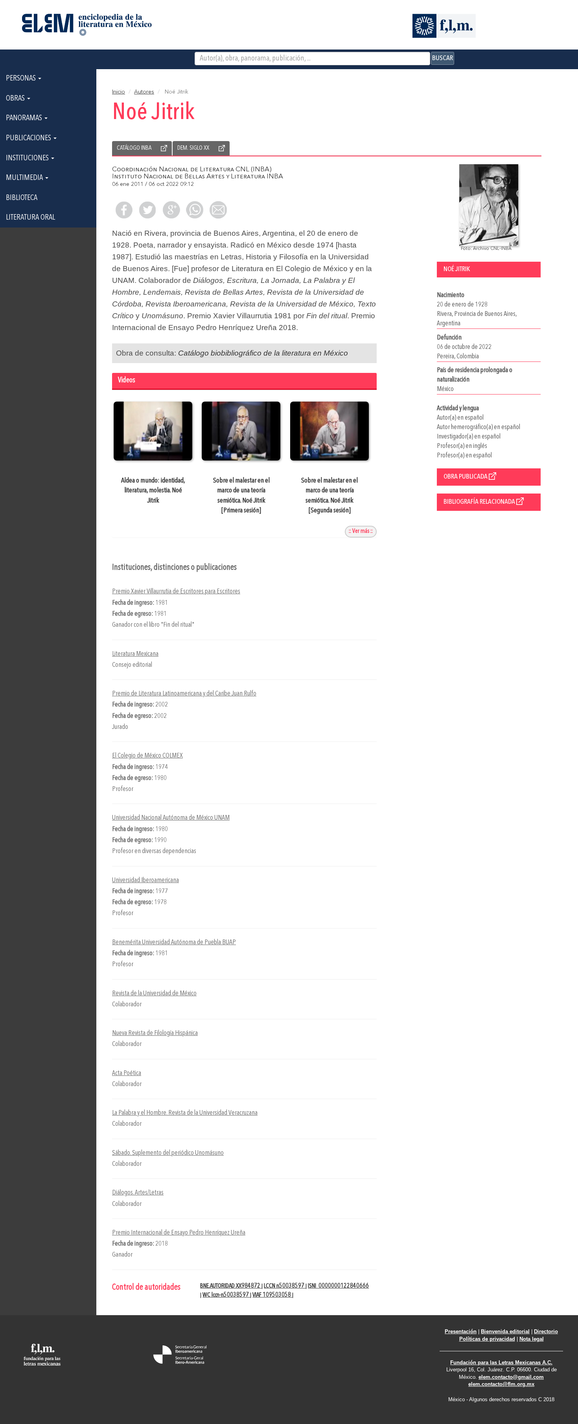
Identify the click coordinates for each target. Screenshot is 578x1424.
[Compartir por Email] (218, 210)
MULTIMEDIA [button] (25, 178)
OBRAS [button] (16, 99)
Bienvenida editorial (505, 1331)
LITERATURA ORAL (30, 218)
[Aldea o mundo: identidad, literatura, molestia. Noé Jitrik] (153, 431)
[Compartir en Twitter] (147, 210)
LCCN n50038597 (285, 1286)
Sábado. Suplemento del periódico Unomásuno (168, 1153)
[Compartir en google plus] (171, 210)
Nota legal (531, 1339)
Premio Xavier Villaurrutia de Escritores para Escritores (176, 591)
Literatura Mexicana (135, 654)
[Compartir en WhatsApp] (194, 210)
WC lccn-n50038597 (226, 1295)
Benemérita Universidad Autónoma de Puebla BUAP (174, 942)
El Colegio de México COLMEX (147, 755)
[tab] (244, 381)
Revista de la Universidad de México (154, 993)
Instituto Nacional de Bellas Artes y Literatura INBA (197, 176)
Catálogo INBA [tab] (134, 148)
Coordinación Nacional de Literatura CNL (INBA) (192, 169)
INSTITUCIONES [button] (28, 158)
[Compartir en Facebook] (124, 210)
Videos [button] (126, 380)
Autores (144, 92)
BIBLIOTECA (21, 198)
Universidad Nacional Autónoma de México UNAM (171, 818)
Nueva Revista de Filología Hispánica (155, 1033)
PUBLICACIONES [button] (29, 138)
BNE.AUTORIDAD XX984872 (230, 1286)
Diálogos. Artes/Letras (138, 1192)
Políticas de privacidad (487, 1339)
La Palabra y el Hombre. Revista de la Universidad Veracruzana (185, 1113)
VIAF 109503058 (272, 1295)
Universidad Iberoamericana (145, 880)
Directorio (546, 1331)
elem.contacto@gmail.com (511, 1377)
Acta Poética (126, 1073)
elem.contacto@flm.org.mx (501, 1384)
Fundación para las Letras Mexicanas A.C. (501, 1362)
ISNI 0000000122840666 (338, 1286)
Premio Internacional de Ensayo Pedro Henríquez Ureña (178, 1232)
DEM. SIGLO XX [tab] (193, 148)
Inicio (118, 92)
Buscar (442, 58)
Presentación (461, 1331)
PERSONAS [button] (21, 79)
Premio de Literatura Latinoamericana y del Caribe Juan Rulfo (184, 693)
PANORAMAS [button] (25, 118)
